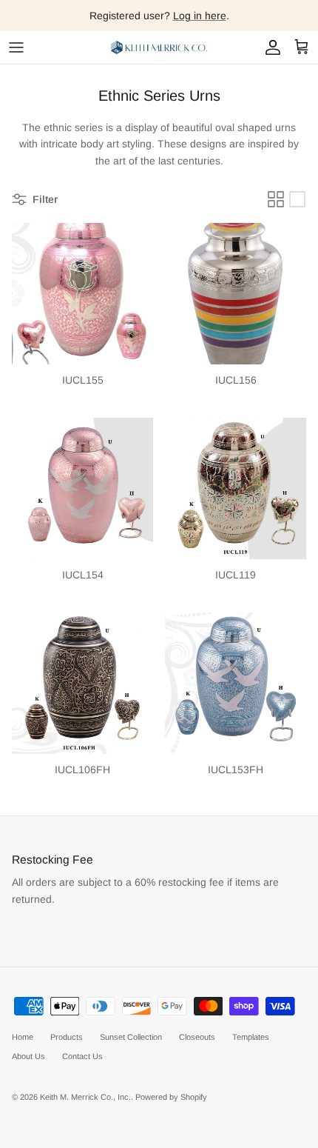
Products (66, 1036)
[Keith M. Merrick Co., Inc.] (159, 47)
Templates (250, 1036)
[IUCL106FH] (82, 683)
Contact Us (82, 1056)
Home (22, 1036)
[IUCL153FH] (235, 683)
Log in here (199, 15)
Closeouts (197, 1036)
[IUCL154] (82, 488)
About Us (28, 1056)
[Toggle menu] (16, 47)
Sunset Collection (131, 1036)
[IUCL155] (82, 293)
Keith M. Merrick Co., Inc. (85, 1096)
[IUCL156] (235, 293)
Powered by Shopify (171, 1096)
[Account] (269, 47)
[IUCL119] (235, 488)
